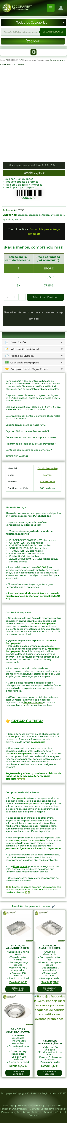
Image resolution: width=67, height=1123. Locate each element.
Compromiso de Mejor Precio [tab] (29, 369)
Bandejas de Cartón (39, 215)
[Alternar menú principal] (51, 8)
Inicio (2, 60)
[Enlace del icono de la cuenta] (60, 7)
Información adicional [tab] (24, 349)
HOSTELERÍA (13, 60)
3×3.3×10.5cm (47, 481)
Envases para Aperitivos (35, 60)
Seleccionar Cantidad (45, 297)
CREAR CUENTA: (27, 721)
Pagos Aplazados (53, 1105)
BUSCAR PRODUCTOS (53, 32)
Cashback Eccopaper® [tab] (24, 362)
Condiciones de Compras (29, 1105)
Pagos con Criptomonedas (14, 1108)
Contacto (33, 1115)
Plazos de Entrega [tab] (22, 355)
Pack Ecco (20, 219)
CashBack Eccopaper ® (42, 1108)
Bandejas (22, 215)
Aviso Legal (9, 1105)
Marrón (47, 474)
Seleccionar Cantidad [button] (18, 989)
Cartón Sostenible (48, 468)
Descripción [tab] (18, 342)
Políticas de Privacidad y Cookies (48, 1112)
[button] (33, 52)
